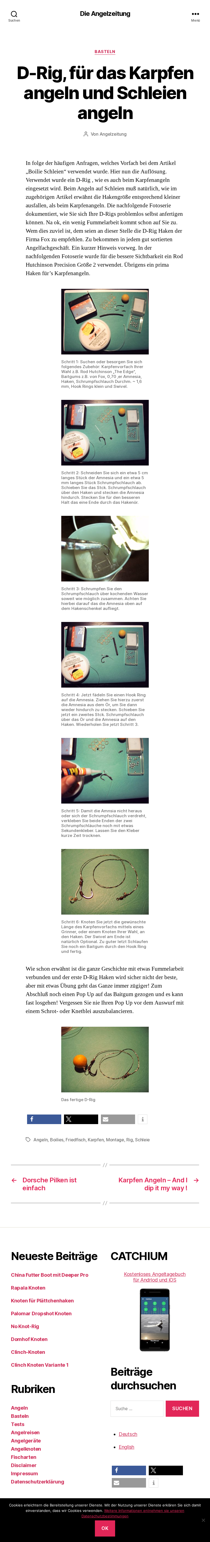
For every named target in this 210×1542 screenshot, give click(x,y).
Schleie (142, 1139)
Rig (129, 1139)
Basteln (105, 51)
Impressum (24, 1473)
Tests (17, 1424)
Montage (115, 1139)
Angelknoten (26, 1449)
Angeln (40, 1139)
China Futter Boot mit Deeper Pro (49, 1275)
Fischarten (23, 1457)
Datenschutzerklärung (37, 1482)
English (126, 1447)
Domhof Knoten (29, 1339)
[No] (203, 1520)
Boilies (56, 1139)
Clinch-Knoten (28, 1352)
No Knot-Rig (25, 1326)
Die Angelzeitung (105, 13)
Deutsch (128, 1434)
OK (104, 1528)
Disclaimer (23, 1465)
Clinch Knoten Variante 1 (40, 1365)
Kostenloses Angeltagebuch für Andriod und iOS (155, 1277)
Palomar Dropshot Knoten (41, 1313)
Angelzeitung (113, 134)
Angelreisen (25, 1432)
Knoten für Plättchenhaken (42, 1301)
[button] (44, 1119)
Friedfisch (75, 1139)
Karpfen (96, 1139)
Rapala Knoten (28, 1288)
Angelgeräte (26, 1441)
